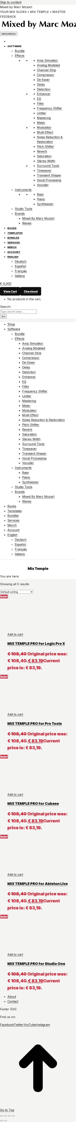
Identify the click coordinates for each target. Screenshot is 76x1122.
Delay (41, 84)
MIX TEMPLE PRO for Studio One (36, 963)
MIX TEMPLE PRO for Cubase (33, 803)
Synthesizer (45, 204)
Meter (41, 123)
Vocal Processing (49, 180)
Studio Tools (23, 209)
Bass (40, 194)
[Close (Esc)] (1, 1115)
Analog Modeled (48, 65)
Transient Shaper (49, 175)
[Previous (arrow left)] (1, 1120)
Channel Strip (46, 70)
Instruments (23, 190)
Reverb (42, 151)
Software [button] (14, 46)
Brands (20, 213)
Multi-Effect (45, 132)
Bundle (20, 51)
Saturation (44, 156)
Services (13, 242)
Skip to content (10, 2)
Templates (15, 232)
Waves (26, 223)
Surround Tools (48, 166)
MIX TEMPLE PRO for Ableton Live (37, 883)
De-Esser (43, 79)
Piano (41, 199)
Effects (19, 55)
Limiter (41, 113)
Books (11, 228)
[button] (15, 634)
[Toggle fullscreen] (9, 1115)
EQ (39, 98)
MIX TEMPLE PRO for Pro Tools (34, 723)
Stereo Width (46, 161)
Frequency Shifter (49, 108)
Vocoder (43, 185)
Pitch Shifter (45, 146)
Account (13, 251)
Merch (11, 247)
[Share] (5, 1115)
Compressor (45, 75)
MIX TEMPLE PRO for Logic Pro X (36, 643)
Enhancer (44, 94)
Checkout (31, 291)
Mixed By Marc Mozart (38, 218)
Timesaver (44, 170)
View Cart (10, 291)
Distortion (43, 89)
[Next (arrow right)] (5, 1120)
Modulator (44, 127)
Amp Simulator (47, 60)
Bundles (13, 237)
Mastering (44, 118)
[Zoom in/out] (13, 1115)
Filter (40, 103)
